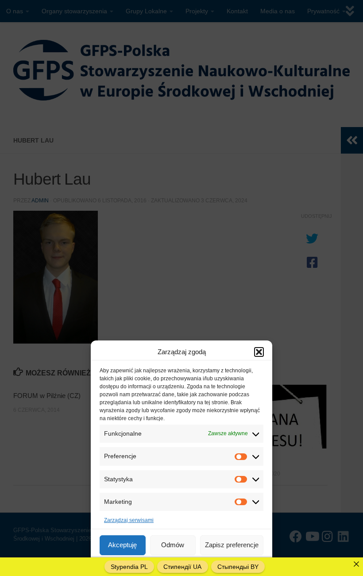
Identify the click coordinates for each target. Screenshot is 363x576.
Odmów (172, 545)
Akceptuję (122, 545)
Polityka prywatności (209, 564)
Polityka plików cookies (153, 564)
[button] (259, 352)
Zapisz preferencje (232, 545)
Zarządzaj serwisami (129, 520)
